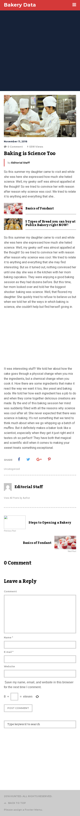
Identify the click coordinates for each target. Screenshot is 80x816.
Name (8, 637)
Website (9, 666)
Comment (10, 591)
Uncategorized (12, 469)
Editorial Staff (20, 162)
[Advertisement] (40, 49)
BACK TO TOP (17, 803)
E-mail (8, 652)
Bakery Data (20, 5)
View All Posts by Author (17, 498)
